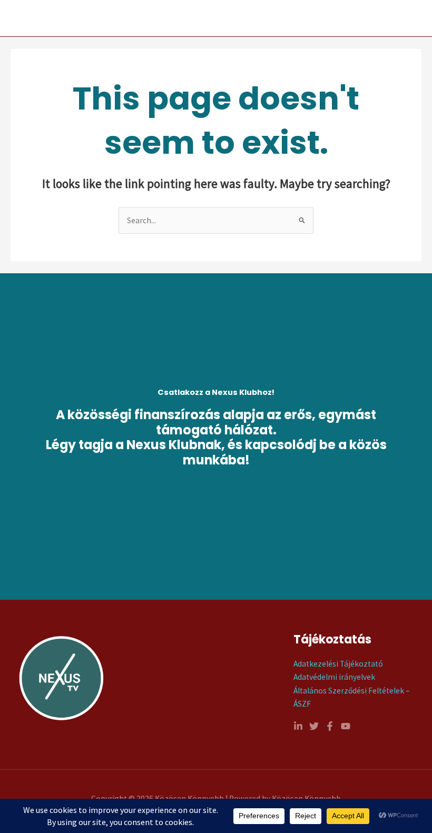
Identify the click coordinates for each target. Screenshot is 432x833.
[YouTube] (345, 726)
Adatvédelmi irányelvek (334, 677)
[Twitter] (314, 726)
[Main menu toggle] (410, 18)
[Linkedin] (298, 726)
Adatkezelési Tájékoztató (338, 664)
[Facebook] (330, 726)
